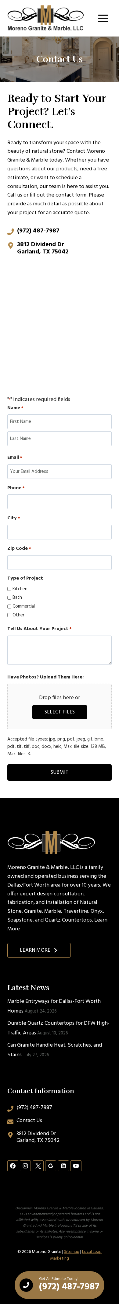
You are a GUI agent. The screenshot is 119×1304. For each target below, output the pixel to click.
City (13, 518)
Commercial (24, 606)
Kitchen (20, 589)
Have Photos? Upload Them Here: (45, 677)
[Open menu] (103, 18)
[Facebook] (12, 1165)
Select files (60, 712)
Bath (17, 597)
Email (14, 458)
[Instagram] (25, 1165)
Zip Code (19, 549)
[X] (38, 1165)
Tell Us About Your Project (39, 629)
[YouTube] (75, 1165)
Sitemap (71, 1251)
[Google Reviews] (50, 1165)
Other (18, 615)
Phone (16, 488)
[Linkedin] (63, 1165)
